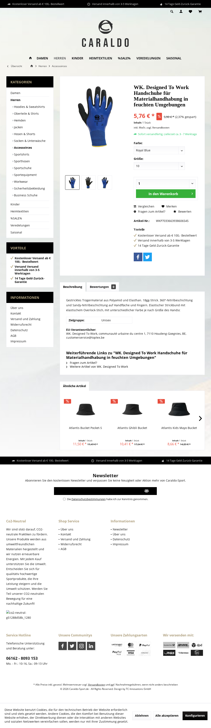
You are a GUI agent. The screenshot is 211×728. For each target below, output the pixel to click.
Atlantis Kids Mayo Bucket (179, 428)
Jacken (18, 127)
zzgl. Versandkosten (158, 127)
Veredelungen (20, 225)
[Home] (30, 58)
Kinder (15, 204)
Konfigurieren (195, 715)
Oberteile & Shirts (26, 113)
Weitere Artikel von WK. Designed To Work (98, 367)
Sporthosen (21, 161)
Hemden (19, 120)
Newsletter (120, 529)
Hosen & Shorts (24, 134)
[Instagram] (81, 646)
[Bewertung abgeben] (166, 110)
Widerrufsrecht (21, 324)
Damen (15, 93)
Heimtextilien (20, 211)
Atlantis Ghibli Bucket (132, 428)
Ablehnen (142, 715)
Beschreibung (72, 287)
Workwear (20, 182)
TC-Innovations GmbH (138, 689)
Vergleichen (145, 206)
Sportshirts (21, 154)
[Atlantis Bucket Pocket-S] (85, 409)
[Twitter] (147, 257)
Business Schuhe (25, 195)
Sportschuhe (22, 168)
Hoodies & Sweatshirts (29, 107)
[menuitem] (200, 12)
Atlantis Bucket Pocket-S (85, 428)
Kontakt (16, 313)
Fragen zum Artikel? (151, 211)
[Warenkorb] (200, 12)
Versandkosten (96, 684)
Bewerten (184, 211)
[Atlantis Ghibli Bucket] (132, 409)
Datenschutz (19, 330)
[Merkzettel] (190, 12)
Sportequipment (25, 175)
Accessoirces (22, 148)
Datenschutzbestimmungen (89, 499)
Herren (15, 100)
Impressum (18, 341)
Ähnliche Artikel (74, 386)
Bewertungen (102, 287)
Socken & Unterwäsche (29, 141)
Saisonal (16, 232)
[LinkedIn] (91, 646)
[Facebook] (138, 257)
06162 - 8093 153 (22, 658)
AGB (13, 336)
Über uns (17, 308)
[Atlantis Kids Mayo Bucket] (179, 409)
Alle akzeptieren (166, 715)
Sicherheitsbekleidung (29, 188)
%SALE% (16, 218)
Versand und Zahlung (25, 319)
